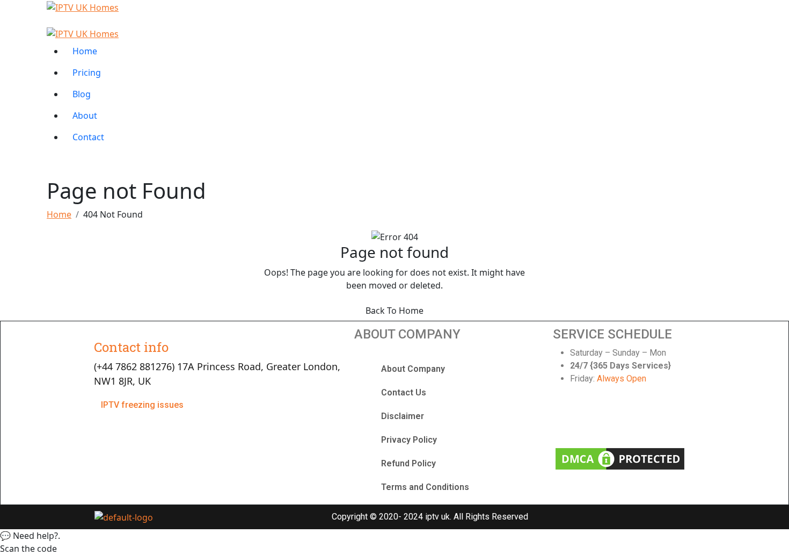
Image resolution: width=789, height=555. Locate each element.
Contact (88, 137)
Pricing (86, 72)
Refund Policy (408, 463)
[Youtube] (638, 418)
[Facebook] (566, 418)
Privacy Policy (409, 440)
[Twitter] (602, 418)
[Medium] (674, 418)
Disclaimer (402, 416)
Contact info (131, 347)
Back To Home (394, 310)
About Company (413, 369)
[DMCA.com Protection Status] (620, 458)
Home (84, 51)
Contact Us (403, 392)
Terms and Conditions (425, 487)
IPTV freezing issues (142, 405)
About (84, 115)
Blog (81, 94)
